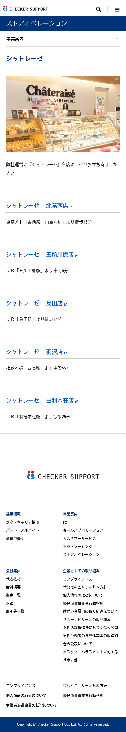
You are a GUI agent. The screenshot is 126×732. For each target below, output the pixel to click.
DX (65, 522)
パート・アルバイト (22, 530)
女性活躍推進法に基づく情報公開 (90, 627)
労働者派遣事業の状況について (31, 705)
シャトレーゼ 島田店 (34, 303)
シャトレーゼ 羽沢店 (34, 351)
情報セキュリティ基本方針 (85, 587)
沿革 (9, 603)
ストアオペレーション (81, 554)
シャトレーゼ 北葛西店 (37, 205)
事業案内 (15, 38)
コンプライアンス (77, 579)
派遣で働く (15, 538)
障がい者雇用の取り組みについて (90, 611)
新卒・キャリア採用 (22, 522)
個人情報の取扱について (83, 595)
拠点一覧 (13, 595)
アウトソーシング (77, 546)
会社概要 (13, 587)
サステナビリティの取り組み (87, 619)
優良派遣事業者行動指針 (83, 603)
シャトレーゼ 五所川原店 (40, 254)
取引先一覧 (15, 611)
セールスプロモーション (83, 530)
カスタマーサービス (79, 538)
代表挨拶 (13, 579)
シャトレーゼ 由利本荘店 (40, 400)
